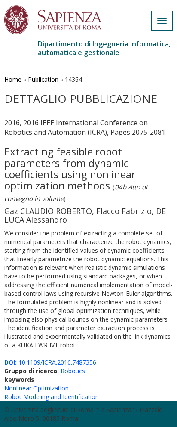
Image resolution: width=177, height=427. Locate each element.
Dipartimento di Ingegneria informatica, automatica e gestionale (104, 48)
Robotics (73, 371)
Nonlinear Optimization (36, 388)
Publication (43, 79)
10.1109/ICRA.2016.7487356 (50, 362)
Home (12, 79)
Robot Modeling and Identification (51, 397)
